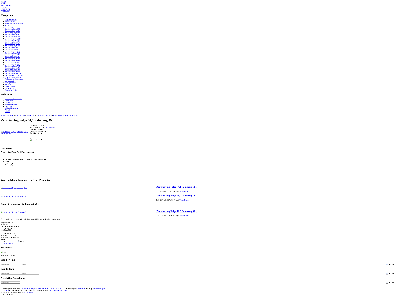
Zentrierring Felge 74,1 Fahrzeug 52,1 (176, 187)
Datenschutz (9, 101)
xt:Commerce (28, 292)
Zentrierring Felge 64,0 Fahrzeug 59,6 (65, 115)
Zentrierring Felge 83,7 (12, 68)
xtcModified (5, 290)
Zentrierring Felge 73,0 (12, 57)
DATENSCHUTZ (27, 289)
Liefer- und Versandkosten (13, 99)
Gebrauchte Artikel (11, 90)
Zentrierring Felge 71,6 (12, 47)
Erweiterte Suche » (7, 243)
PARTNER (61, 289)
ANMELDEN (5, 11)
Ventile (7, 25)
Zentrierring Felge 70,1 (12, 46)
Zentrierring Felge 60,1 (12, 29)
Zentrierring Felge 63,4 (12, 33)
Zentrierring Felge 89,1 (12, 71)
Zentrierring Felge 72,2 (12, 51)
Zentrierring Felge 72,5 (12, 53)
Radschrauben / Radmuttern (14, 79)
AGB (46, 289)
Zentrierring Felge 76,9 (12, 64)
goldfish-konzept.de (99, 289)
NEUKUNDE (5, 9)
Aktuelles (8, 110)
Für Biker (8, 84)
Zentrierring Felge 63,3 (12, 31)
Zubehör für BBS (10, 86)
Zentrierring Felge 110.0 (13, 73)
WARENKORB (6, 5)
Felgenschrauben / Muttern (13, 77)
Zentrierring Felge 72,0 (12, 49)
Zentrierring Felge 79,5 (12, 66)
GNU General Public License (58, 290)
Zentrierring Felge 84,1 (12, 70)
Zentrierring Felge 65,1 (12, 36)
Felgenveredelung (11, 20)
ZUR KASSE (5, 7)
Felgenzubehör (10, 21)
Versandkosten (50, 127)
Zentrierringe (9, 27)
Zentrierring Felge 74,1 (12, 60)
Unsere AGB (9, 102)
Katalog (10, 115)
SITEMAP (52, 289)
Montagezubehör (10, 83)
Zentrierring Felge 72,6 (12, 55)
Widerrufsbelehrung (11, 108)
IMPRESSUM (39, 289)
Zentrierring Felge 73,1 (12, 58)
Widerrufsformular (11, 104)
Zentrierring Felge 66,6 (12, 40)
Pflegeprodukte (10, 88)
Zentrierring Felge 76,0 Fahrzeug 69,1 (176, 211)
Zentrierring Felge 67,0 (12, 42)
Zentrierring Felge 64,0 (12, 34)
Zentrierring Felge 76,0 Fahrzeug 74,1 (176, 195)
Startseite (4, 115)
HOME (3, 3)
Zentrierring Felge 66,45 (13, 38)
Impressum (8, 106)
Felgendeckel (9, 81)
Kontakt (7, 112)
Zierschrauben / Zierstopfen (14, 75)
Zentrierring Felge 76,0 (12, 62)
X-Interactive (80, 289)
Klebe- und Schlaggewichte (14, 23)
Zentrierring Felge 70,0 (12, 44)
